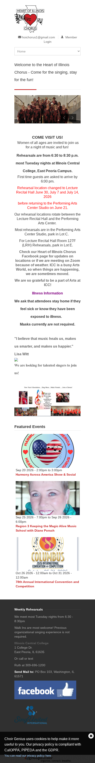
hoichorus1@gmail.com (38, 37)
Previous (64, 118)
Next (72, 118)
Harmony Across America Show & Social (46, 474)
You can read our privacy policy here (27, 755)
